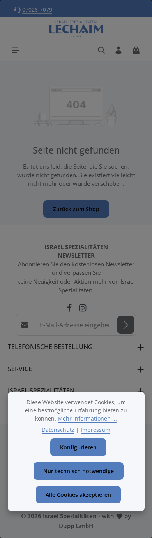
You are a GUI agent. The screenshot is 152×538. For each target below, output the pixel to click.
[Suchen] (101, 50)
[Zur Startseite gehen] (76, 28)
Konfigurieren (78, 447)
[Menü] (15, 50)
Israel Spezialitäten (41, 390)
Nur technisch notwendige (78, 471)
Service (20, 369)
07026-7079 (37, 9)
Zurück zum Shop (76, 209)
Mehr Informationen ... (87, 418)
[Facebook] (70, 310)
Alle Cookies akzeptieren (78, 494)
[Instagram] (82, 310)
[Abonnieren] (125, 325)
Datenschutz (58, 429)
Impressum (95, 429)
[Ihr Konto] (118, 50)
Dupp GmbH (76, 525)
